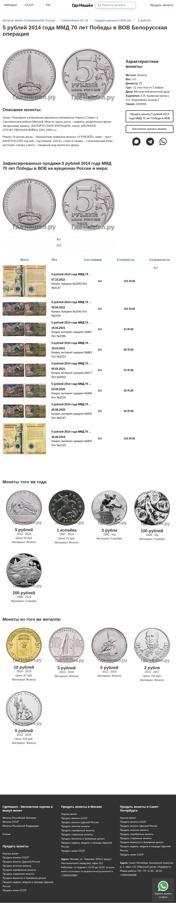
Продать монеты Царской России (21, 861)
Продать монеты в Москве (81, 807)
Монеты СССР (11, 821)
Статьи (6, 834)
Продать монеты (161, 5)
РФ (48, 5)
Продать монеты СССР (16, 857)
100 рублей (152, 530)
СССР (29, 5)
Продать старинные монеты (18, 873)
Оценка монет (11, 853)
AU (155, 267)
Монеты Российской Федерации (21, 825)
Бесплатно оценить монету (149, 128)
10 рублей (24, 667)
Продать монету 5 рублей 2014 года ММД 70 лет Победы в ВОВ (149, 116)
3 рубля (109, 530)
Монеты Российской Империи (19, 817)
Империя (10, 5)
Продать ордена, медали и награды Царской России (28, 884)
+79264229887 (69, 875)
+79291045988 (128, 875)
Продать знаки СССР (14, 890)
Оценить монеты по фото (163, 895)
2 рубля (152, 667)
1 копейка (66, 530)
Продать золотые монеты (17, 865)
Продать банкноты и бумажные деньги (24, 878)
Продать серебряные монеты (19, 869)
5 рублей (24, 529)
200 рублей (24, 592)
